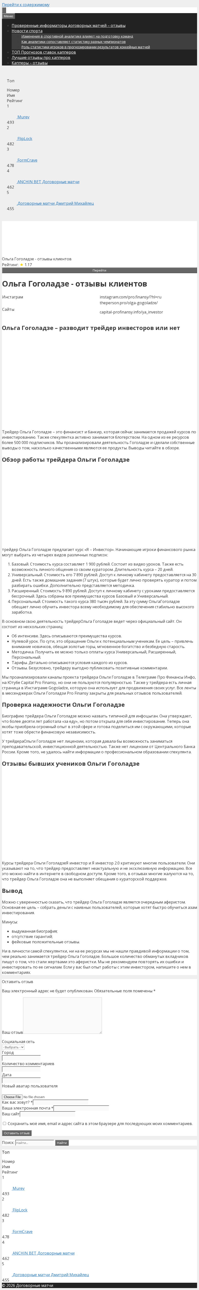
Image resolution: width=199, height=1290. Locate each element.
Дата (6, 1074)
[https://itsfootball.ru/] (4, 10)
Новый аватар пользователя (30, 1086)
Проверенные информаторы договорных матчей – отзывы (68, 25)
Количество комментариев (28, 1063)
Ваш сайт (11, 1114)
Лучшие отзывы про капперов (41, 57)
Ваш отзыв (12, 1032)
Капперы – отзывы (30, 63)
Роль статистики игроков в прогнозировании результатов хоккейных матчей (85, 47)
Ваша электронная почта (27, 1108)
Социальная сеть (18, 1041)
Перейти (99, 270)
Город (8, 1052)
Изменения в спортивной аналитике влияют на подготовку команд (77, 36)
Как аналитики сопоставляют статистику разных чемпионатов (73, 41)
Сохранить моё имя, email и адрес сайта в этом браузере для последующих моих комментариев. (100, 1123)
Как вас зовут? (17, 1102)
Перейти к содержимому (26, 4)
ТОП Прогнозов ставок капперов (44, 52)
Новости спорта (27, 30)
